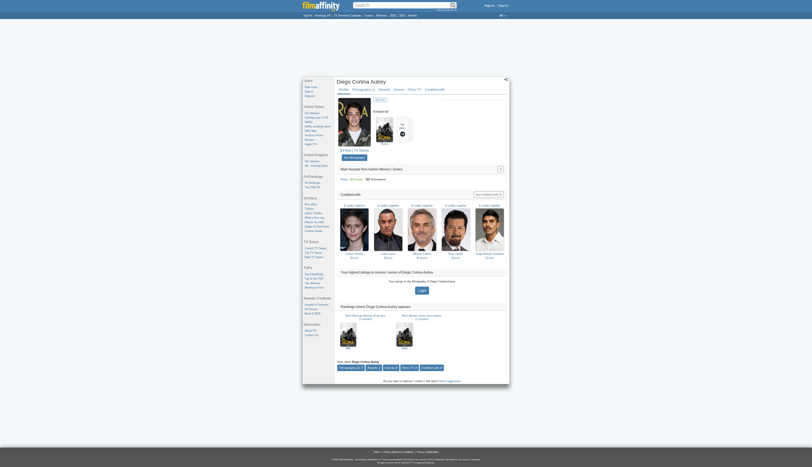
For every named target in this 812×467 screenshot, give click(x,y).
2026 (402, 15)
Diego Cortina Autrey (361, 82)
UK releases (312, 161)
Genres (398, 89)
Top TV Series (313, 252)
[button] (506, 79)
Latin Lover (388, 253)
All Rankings (312, 182)
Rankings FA (323, 15)
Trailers (368, 15)
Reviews (381, 15)
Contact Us (311, 335)
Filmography (363, 89)
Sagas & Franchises (317, 226)
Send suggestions (450, 381)
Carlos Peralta (354, 253)
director (423, 258)
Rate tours (311, 87)
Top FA (307, 15)
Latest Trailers (313, 213)
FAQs (377, 452)
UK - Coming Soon (316, 165)
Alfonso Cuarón (422, 253)
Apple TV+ (311, 144)
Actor (382, 99)
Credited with (435, 89)
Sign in (309, 91)
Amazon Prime (314, 135)
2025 (393, 15)
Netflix (309, 122)
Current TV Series (316, 248)
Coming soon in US (316, 117)
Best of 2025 (312, 313)
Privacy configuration (427, 452)
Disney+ (310, 139)
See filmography (354, 157)
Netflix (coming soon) (318, 126)
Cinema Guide (313, 231)
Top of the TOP (314, 278)
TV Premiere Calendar (347, 15)
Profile (344, 89)
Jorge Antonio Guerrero (490, 253)
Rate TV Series (314, 257)
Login (422, 290)
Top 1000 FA (312, 187)
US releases (312, 113)
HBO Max (311, 130)
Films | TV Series (354, 150)
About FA (310, 330)
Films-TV (414, 89)
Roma (384, 144)
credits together (354, 205)
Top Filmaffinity (314, 274)
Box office (311, 204)
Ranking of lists (314, 287)
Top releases (312, 283)
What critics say (315, 217)
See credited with (487, 194)
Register (503, 5)
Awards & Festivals (317, 304)
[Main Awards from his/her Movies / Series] (500, 169)
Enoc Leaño (456, 253)
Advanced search (446, 10)
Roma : (363, 179)
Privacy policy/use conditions (398, 452)
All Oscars (311, 309)
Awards (412, 15)
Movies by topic (314, 222)
